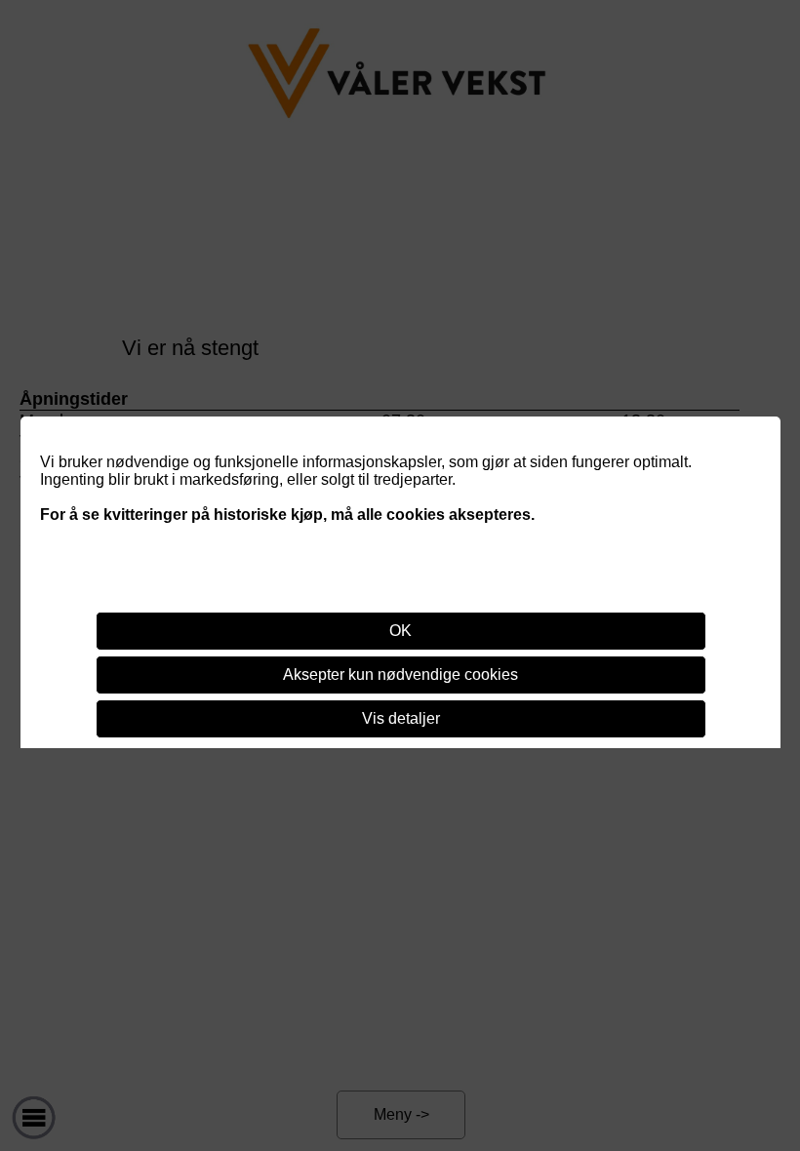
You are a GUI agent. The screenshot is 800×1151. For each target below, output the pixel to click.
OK (400, 630)
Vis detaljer (401, 718)
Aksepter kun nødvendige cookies (400, 674)
